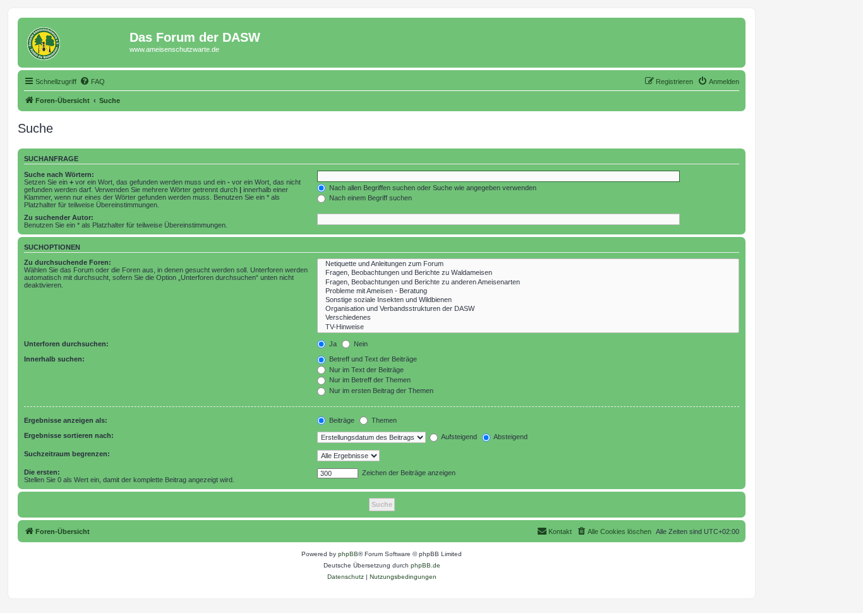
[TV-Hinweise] (528, 327)
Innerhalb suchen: (54, 359)
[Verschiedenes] (528, 317)
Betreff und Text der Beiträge (372, 359)
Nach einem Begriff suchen (369, 198)
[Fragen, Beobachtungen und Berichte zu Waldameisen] (528, 273)
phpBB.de (425, 565)
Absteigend (510, 436)
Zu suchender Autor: (59, 217)
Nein (360, 344)
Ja (332, 344)
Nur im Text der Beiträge (365, 369)
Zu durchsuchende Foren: (67, 262)
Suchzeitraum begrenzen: (67, 454)
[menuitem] (92, 81)
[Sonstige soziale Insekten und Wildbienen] (528, 300)
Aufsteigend (458, 436)
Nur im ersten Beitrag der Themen (380, 390)
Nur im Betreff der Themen (369, 380)
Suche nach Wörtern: (59, 174)
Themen (383, 420)
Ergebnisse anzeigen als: (65, 420)
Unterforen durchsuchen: (66, 344)
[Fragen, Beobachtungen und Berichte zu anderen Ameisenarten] (528, 282)
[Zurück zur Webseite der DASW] (75, 41)
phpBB (348, 553)
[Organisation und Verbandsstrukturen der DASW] (528, 309)
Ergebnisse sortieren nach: (69, 435)
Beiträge (340, 420)
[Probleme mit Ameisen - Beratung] (528, 291)
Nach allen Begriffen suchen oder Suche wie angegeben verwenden (431, 187)
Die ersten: (42, 472)
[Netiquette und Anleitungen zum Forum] (528, 264)
